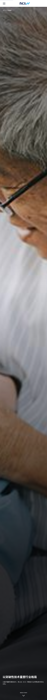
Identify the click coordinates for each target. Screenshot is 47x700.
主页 (4, 10)
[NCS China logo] (25, 3)
